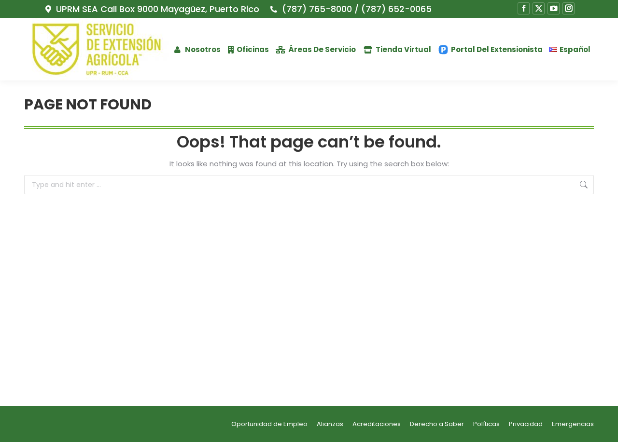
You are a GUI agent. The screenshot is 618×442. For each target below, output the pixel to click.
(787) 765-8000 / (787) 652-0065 (356, 9)
